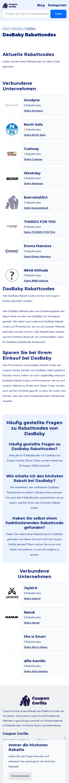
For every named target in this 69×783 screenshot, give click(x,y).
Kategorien (57, 5)
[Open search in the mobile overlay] (34, 14)
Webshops (17, 28)
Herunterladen (20, 776)
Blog (41, 5)
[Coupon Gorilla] (10, 5)
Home (6, 28)
